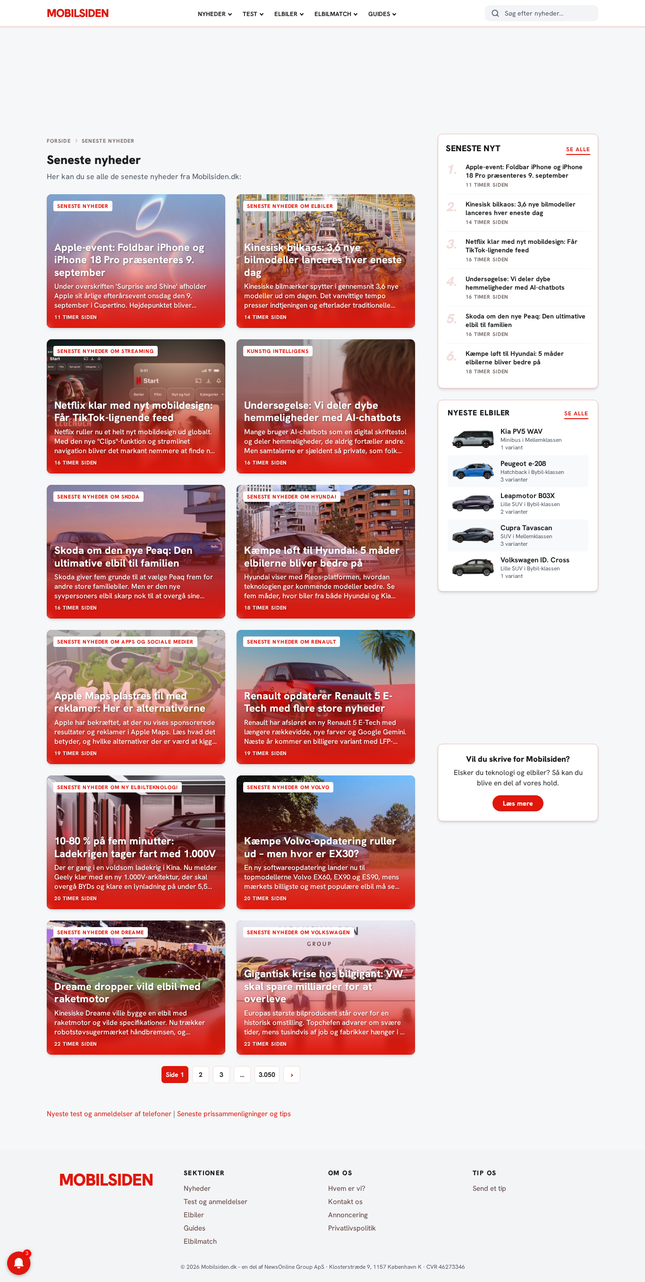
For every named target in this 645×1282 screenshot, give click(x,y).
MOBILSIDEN (78, 13)
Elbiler (285, 14)
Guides (379, 14)
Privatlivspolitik (352, 1228)
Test (250, 14)
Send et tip (489, 1188)
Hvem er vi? (346, 1188)
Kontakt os (345, 1201)
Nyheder (212, 14)
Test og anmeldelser (215, 1201)
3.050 (267, 1074)
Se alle (578, 149)
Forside (59, 141)
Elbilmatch (332, 14)
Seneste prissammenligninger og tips (234, 1114)
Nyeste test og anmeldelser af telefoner (109, 1114)
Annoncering (348, 1215)
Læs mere (518, 803)
